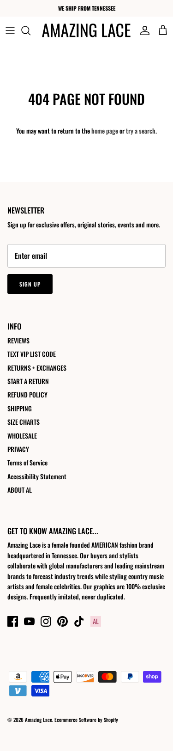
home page (104, 130)
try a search (140, 130)
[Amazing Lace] (86, 30)
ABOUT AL (19, 490)
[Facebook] (12, 621)
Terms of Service (27, 462)
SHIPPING (19, 408)
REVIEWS (18, 340)
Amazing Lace (38, 719)
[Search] (30, 30)
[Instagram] (46, 621)
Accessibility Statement (36, 476)
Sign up (30, 284)
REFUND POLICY (27, 394)
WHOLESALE (22, 435)
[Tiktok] (79, 621)
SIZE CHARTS (23, 422)
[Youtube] (29, 621)
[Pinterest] (62, 621)
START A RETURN (28, 381)
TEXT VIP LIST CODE (31, 354)
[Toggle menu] (10, 30)
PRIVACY (18, 449)
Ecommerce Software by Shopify (86, 719)
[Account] (142, 30)
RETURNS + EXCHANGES (36, 367)
